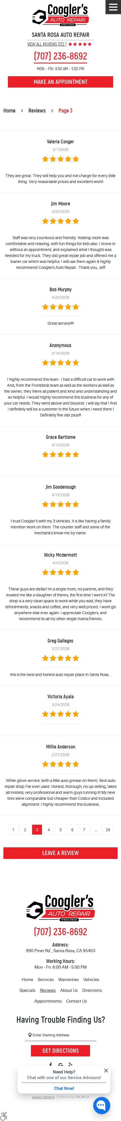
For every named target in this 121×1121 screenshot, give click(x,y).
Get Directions (60, 1050)
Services (46, 979)
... (96, 829)
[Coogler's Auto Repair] (60, 15)
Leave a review (60, 853)
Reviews (37, 110)
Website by (74, 1097)
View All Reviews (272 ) (46, 44)
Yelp (70, 1065)
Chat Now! (64, 1088)
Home (9, 110)
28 (108, 829)
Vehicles (91, 979)
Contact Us (76, 1001)
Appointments (48, 1001)
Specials (27, 990)
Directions (92, 990)
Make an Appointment (61, 82)
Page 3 (65, 110)
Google (61, 1065)
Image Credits (43, 1097)
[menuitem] (27, 980)
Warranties (68, 979)
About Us (69, 990)
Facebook (51, 1065)
